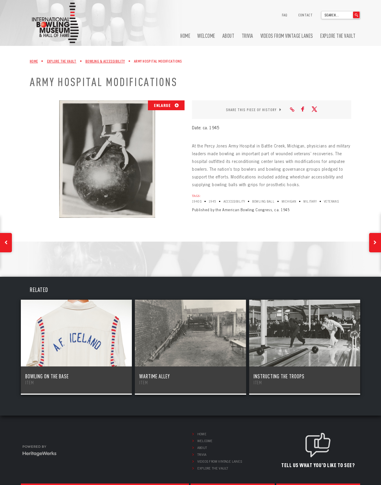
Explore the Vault (338, 36)
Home (185, 36)
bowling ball (263, 201)
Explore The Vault (61, 61)
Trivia (247, 36)
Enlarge (162, 105)
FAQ (285, 15)
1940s (197, 201)
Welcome (206, 36)
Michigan (289, 201)
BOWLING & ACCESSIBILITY (105, 61)
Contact (305, 15)
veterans (331, 201)
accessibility (234, 201)
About (228, 36)
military (310, 201)
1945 (212, 201)
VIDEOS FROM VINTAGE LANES (286, 36)
